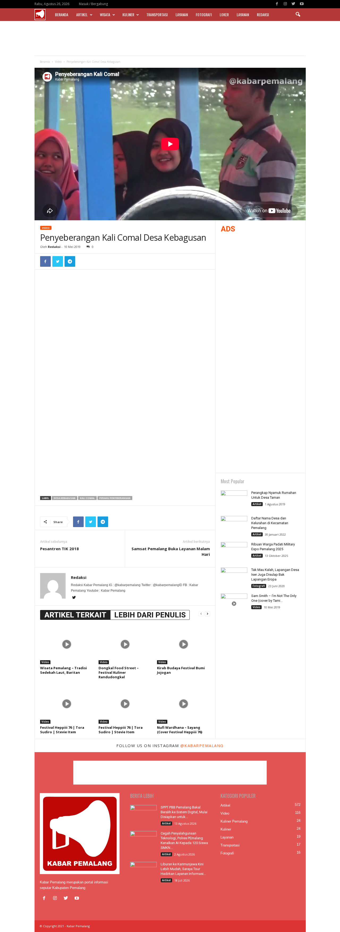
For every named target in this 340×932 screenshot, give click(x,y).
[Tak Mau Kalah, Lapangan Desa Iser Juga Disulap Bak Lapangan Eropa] (234, 577)
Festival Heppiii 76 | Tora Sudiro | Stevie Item (62, 729)
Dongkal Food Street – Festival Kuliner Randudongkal (119, 672)
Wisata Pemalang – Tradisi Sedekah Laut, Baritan (63, 670)
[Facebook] (277, 4)
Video (58, 61)
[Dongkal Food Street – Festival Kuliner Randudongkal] (125, 644)
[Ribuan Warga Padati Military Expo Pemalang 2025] (234, 552)
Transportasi (157, 14)
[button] (298, 14)
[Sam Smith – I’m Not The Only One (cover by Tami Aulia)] (234, 603)
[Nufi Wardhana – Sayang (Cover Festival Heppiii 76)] (183, 704)
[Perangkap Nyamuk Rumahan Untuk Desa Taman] (234, 500)
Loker (224, 14)
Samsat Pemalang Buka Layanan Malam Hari (170, 551)
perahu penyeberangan (114, 498)
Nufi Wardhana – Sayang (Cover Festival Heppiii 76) (179, 729)
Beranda (61, 14)
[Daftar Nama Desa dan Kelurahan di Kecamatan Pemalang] (234, 526)
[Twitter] (293, 4)
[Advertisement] (170, 38)
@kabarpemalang (202, 745)
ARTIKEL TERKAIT (75, 615)
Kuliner (128, 14)
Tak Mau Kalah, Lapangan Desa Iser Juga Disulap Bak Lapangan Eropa (275, 574)
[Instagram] (285, 4)
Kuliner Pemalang (234, 821)
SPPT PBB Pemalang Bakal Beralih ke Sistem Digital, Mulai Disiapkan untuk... (184, 812)
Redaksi (263, 14)
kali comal (87, 498)
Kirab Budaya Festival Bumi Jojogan (181, 670)
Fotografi (204, 14)
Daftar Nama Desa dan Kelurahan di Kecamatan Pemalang (269, 523)
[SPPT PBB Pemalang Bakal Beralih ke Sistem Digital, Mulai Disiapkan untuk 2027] (143, 815)
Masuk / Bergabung (93, 4)
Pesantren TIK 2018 (59, 548)
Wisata (105, 14)
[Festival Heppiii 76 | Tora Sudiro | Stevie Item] (66, 704)
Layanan (182, 14)
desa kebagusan (64, 498)
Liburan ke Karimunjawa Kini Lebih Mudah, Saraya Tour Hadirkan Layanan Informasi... (183, 869)
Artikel (82, 14)
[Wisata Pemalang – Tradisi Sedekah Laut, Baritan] (66, 644)
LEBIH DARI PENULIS (150, 615)
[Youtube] (302, 4)
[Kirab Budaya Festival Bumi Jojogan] (183, 644)
